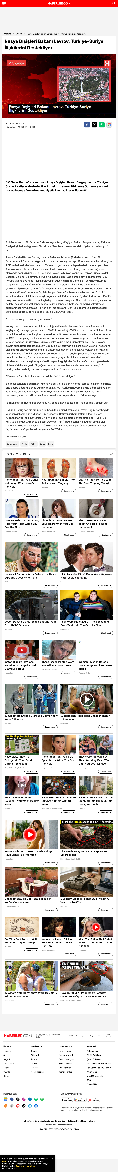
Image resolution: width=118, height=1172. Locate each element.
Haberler (7, 1046)
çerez (4, 1161)
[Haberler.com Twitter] (18, 1099)
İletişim (92, 1036)
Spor (5, 1055)
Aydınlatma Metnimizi (25, 1166)
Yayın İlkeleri (108, 1036)
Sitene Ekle (92, 1084)
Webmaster (92, 1072)
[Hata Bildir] (43, 1129)
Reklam (83, 1036)
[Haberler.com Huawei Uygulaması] (94, 1100)
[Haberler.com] (17, 1036)
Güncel (19, 33)
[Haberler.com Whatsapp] (36, 1099)
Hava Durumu (65, 1051)
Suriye (42, 444)
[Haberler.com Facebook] (11, 1099)
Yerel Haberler (37, 1072)
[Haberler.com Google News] (5, 1099)
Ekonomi (7, 1051)
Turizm (34, 1063)
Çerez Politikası (94, 1059)
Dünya (6, 1076)
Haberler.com (65, 1046)
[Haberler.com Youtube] (18, 1106)
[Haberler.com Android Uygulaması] (80, 1100)
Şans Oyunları (65, 1063)
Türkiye (33, 444)
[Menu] (4, 3)
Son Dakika (8, 1063)
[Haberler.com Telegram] (30, 1106)
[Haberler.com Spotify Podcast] (42, 1099)
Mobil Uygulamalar (95, 1076)
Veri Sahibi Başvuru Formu (99, 1067)
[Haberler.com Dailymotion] (36, 1106)
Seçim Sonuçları (66, 1059)
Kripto (6, 1067)
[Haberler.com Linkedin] (30, 1099)
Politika (24, 444)
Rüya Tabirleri (65, 1067)
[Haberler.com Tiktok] (24, 1106)
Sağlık (34, 1051)
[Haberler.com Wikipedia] (11, 1106)
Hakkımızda (73, 1036)
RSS (89, 1080)
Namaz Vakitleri (66, 1055)
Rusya (50, 444)
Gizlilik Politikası (94, 1055)
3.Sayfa (6, 1072)
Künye (100, 1036)
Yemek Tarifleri (65, 1072)
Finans (34, 1059)
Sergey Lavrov (12, 444)
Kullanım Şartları (94, 1051)
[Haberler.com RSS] (5, 1106)
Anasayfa (6, 33)
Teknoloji (35, 1055)
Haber (49, 1124)
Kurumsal (91, 1046)
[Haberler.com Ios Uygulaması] (67, 1100)
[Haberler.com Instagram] (24, 1099)
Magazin (7, 1059)
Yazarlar (34, 1067)
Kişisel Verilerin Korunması (99, 1063)
